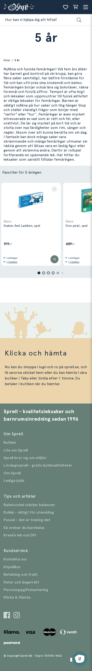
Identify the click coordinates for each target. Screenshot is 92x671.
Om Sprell (12, 473)
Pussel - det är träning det (27, 520)
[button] (54, 189)
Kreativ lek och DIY (20, 535)
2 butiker (12, 261)
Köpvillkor (12, 567)
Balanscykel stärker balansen (29, 505)
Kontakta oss (15, 559)
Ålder (7, 60)
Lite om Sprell (16, 450)
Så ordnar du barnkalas (24, 528)
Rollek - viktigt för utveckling (29, 512)
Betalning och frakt (21, 574)
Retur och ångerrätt (21, 582)
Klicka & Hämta (17, 597)
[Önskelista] (65, 7)
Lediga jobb (14, 481)
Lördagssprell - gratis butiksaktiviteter (38, 465)
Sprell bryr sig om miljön (25, 458)
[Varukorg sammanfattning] (75, 7)
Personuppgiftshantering (26, 590)
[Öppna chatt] (79, 658)
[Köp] (54, 259)
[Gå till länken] (7, 616)
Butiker (10, 442)
